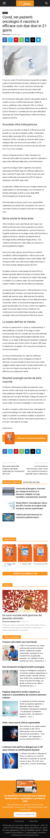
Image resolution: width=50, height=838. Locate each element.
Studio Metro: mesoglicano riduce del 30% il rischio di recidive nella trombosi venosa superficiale (31, 506)
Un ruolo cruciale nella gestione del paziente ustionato (22, 617)
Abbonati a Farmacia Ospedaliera (31, 438)
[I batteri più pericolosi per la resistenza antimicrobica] (8, 517)
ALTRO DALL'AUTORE (31, 482)
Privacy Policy (19, 821)
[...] (44, 661)
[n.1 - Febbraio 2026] (25, 553)
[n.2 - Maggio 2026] (10, 438)
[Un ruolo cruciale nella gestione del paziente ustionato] (25, 601)
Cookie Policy (33, 821)
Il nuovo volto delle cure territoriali (19, 642)
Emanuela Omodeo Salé (11, 621)
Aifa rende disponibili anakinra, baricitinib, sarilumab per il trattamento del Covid (13, 470)
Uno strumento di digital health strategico (23, 667)
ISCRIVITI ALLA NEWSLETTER (25, 815)
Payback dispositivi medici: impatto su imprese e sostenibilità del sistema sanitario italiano (24, 694)
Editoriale (7, 585)
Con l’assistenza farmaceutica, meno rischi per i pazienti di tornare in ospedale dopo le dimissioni (36, 470)
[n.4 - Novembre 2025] (40, 553)
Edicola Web (6, 566)
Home (4, 9)
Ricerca (11, 9)
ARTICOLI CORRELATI (12, 482)
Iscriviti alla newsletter (25, 574)
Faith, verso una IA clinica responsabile (21, 722)
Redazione (6, 34)
